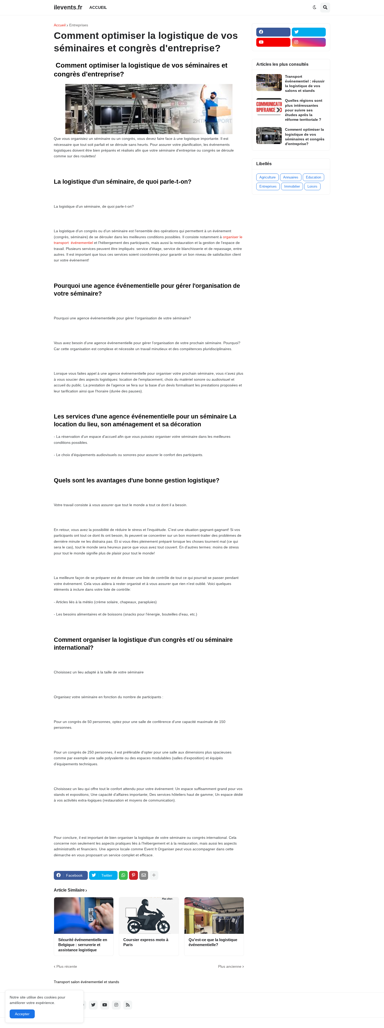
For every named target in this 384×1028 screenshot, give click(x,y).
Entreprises (78, 25)
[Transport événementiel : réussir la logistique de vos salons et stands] (269, 82)
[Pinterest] (133, 875)
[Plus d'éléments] (153, 875)
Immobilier (292, 186)
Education (313, 177)
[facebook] (273, 32)
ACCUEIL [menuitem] (98, 7)
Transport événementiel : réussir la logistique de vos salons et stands (304, 83)
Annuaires (290, 177)
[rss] (127, 1005)
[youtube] (273, 42)
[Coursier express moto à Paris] (148, 915)
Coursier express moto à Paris (145, 942)
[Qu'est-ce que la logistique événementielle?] (214, 915)
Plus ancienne (229, 966)
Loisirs (312, 186)
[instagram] (309, 42)
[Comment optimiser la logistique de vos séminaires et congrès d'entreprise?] (269, 135)
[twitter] (309, 32)
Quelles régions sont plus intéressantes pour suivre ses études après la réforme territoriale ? (303, 110)
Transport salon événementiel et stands (86, 982)
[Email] (143, 875)
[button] (314, 8)
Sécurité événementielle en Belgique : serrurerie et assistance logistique (82, 944)
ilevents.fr (68, 7)
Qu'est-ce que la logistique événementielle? (213, 942)
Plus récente (66, 966)
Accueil (60, 25)
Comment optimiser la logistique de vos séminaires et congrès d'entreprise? (304, 136)
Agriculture (267, 177)
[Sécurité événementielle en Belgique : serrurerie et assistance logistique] (83, 915)
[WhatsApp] (123, 875)
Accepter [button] (22, 1014)
